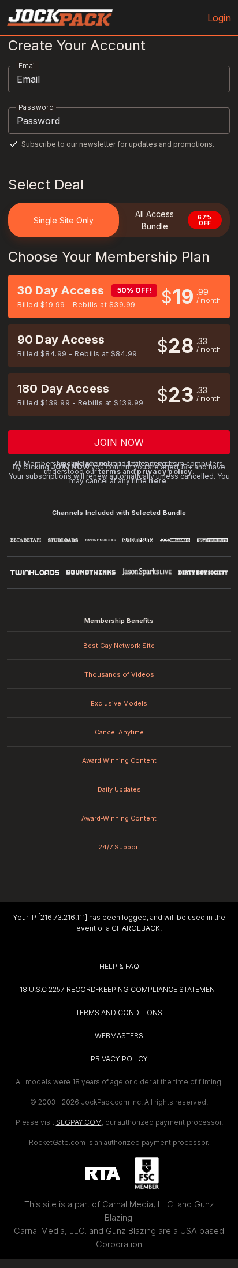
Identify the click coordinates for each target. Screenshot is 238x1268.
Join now (119, 442)
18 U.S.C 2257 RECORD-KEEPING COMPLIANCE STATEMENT (119, 989)
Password (36, 107)
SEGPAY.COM (79, 1122)
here (157, 480)
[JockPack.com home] (60, 18)
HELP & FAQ (119, 966)
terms (109, 471)
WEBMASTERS (119, 1035)
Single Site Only (64, 220)
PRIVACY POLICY (119, 1058)
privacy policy (164, 471)
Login (219, 18)
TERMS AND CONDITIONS (119, 1012)
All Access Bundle (173, 220)
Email (27, 65)
